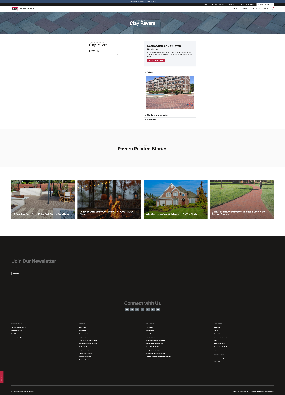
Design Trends (82, 337)
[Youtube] (158, 309)
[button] (192, 92)
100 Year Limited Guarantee (18, 327)
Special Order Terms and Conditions (155, 353)
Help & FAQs (14, 333)
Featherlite (217, 361)
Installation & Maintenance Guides (88, 343)
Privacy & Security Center (18, 337)
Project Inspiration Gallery (85, 353)
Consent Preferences (269, 391)
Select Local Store (28, 9)
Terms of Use (149, 327)
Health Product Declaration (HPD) (155, 343)
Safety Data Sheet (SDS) (152, 346)
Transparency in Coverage (153, 350)
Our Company (218, 323)
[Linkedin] (137, 309)
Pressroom (217, 350)
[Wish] (272, 8)
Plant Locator (82, 330)
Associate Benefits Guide (220, 346)
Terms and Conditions (152, 337)
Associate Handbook (219, 343)
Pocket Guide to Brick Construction (88, 340)
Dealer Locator (83, 327)
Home (139, 20)
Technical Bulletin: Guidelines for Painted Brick (158, 356)
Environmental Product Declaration (155, 340)
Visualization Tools (84, 350)
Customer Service (16, 323)
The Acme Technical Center (86, 346)
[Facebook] (127, 309)
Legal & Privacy (150, 323)
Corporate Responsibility (220, 337)
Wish (272, 9)
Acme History (217, 327)
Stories (216, 330)
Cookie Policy (149, 333)
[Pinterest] (142, 309)
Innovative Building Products (221, 358)
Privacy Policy (150, 330)
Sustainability (217, 333)
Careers (216, 340)
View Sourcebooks (84, 333)
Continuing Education (84, 359)
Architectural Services (85, 356)
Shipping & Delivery (16, 330)
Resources (82, 323)
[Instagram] (132, 309)
